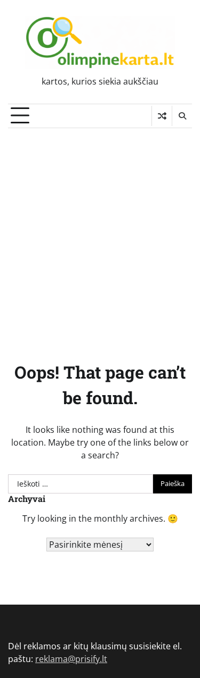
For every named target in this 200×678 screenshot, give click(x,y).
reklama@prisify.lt (71, 659)
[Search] (182, 116)
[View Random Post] (162, 116)
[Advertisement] (100, 233)
